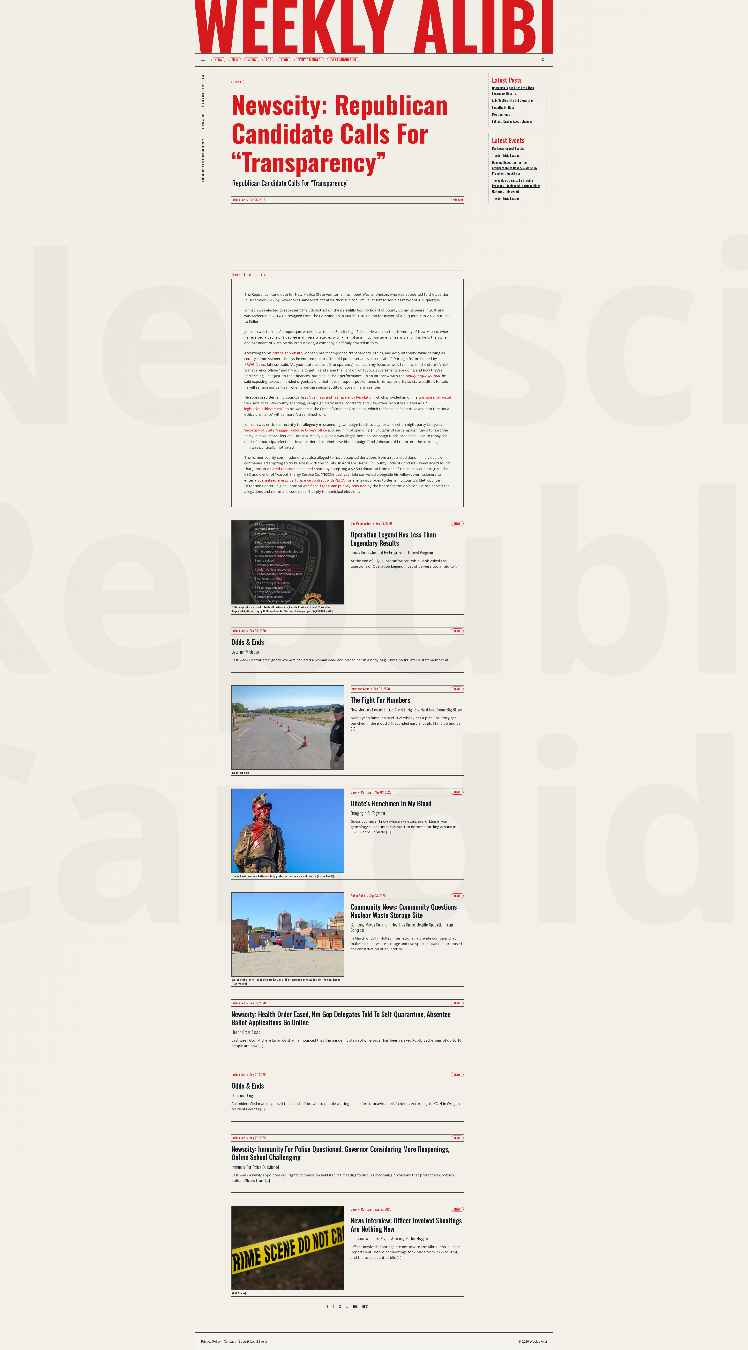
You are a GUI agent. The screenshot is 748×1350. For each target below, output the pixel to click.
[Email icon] (263, 274)
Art (268, 59)
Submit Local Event (253, 1341)
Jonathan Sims (360, 688)
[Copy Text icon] (256, 274)
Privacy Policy (211, 1341)
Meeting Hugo (501, 114)
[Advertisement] (347, 237)
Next (365, 1306)
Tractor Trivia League (506, 155)
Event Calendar (309, 59)
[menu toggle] (203, 59)
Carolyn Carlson (361, 792)
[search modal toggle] (543, 60)
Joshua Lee (238, 200)
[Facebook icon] (244, 274)
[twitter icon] (250, 274)
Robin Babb (358, 895)
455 (355, 1306)
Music (251, 59)
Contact (230, 1341)
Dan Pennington (361, 523)
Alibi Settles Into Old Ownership (512, 100)
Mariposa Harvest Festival (508, 148)
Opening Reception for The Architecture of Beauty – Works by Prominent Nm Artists (514, 168)
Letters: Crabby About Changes (512, 121)
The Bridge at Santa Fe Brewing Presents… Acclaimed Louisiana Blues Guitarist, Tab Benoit (516, 186)
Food (284, 59)
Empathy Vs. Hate (503, 107)
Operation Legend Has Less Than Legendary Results (513, 91)
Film (235, 59)
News (218, 59)
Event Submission (343, 59)
